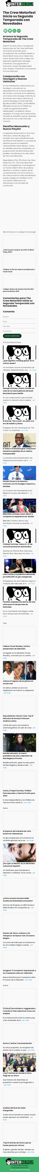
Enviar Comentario (12, 336)
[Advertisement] (19, 209)
